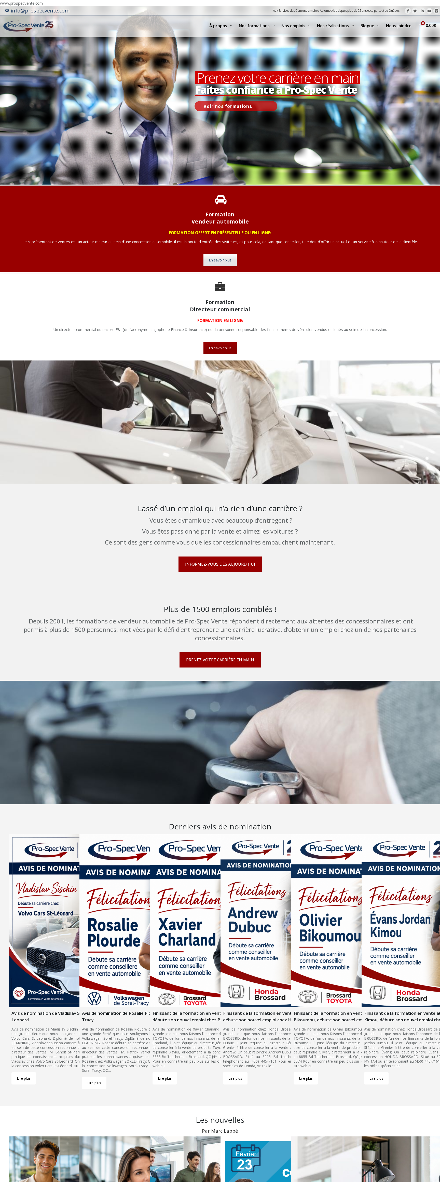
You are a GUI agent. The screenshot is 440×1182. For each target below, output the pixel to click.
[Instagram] (436, 11)
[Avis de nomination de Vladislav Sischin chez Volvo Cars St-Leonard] (78, 920)
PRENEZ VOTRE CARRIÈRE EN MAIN (220, 660)
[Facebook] (408, 11)
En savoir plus (220, 260)
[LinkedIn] (422, 11)
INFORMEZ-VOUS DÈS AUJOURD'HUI (220, 564)
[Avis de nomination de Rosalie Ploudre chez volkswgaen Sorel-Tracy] (148, 920)
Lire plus (24, 1078)
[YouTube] (429, 11)
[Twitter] (415, 11)
